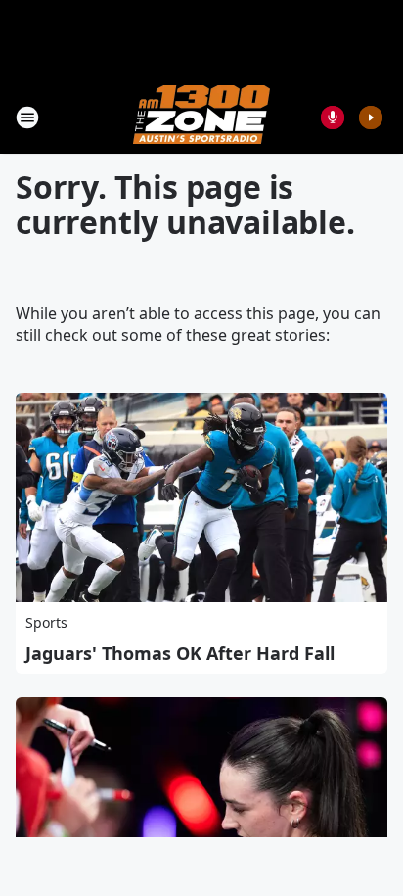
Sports (46, 622)
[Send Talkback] (332, 117)
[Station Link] (201, 117)
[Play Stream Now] (370, 117)
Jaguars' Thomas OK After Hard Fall (180, 653)
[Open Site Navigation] (27, 117)
